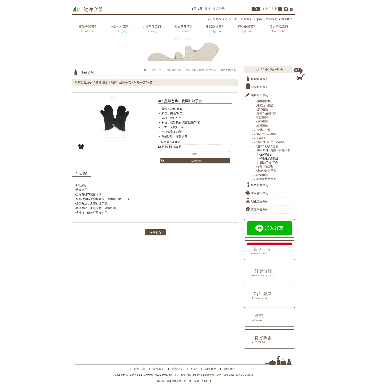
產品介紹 (231, 19)
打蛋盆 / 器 (263, 129)
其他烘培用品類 (266, 178)
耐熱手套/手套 (269, 162)
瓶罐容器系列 (88, 29)
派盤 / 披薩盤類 (266, 113)
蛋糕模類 (262, 109)
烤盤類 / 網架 (264, 105)
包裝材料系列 (120, 29)
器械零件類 (263, 101)
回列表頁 (155, 232)
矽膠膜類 (262, 117)
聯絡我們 (286, 19)
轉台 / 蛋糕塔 (264, 166)
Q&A (259, 19)
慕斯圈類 (262, 125)
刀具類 (260, 138)
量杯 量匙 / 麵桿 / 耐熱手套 (201, 70)
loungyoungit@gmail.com (207, 374)
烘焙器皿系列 (152, 29)
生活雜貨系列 (215, 29)
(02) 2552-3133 (244, 374)
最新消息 (246, 19)
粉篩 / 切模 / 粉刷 (267, 146)
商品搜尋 (196, 8)
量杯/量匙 (266, 154)
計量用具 (262, 174)
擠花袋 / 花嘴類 (266, 134)
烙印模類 (262, 121)
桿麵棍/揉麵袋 (269, 158)
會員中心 (139, 368)
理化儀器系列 (247, 29)
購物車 (299, 74)
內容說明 (81, 173)
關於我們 (271, 19)
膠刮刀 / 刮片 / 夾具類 (270, 142)
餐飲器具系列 (183, 29)
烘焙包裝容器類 (266, 170)
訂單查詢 (215, 19)
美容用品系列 (279, 29)
